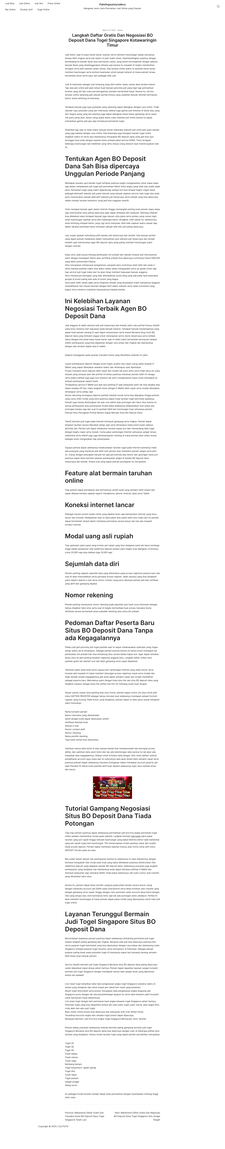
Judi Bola (9, 3)
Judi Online (24, 3)
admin (120, 30)
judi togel (135, 836)
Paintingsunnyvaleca (112, 4)
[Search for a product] (218, 6)
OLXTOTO (63, 1126)
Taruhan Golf (26, 9)
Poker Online (54, 3)
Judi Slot (38, 3)
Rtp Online (10, 9)
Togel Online (43, 9)
